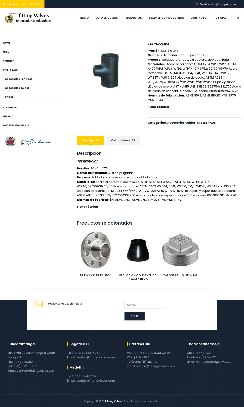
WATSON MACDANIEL (16, 125)
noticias (220, 18)
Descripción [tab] (90, 140)
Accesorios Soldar (181, 123)
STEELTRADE (206, 123)
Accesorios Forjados (18, 79)
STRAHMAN (9, 107)
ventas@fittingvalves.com (223, 4)
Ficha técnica (158, 107)
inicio (84, 18)
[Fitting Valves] (28, 17)
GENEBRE (8, 61)
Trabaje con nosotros (166, 18)
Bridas (9, 97)
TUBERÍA (7, 116)
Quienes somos (107, 18)
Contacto (199, 18)
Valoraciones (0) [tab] (123, 140)
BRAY (5, 52)
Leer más (95, 257)
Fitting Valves (113, 401)
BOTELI (6, 43)
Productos (133, 18)
